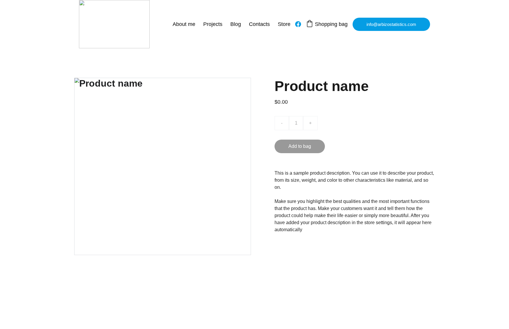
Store (284, 24)
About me (184, 24)
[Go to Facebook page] (298, 24)
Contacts (259, 24)
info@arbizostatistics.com (391, 24)
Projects (212, 24)
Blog (235, 24)
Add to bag (299, 146)
